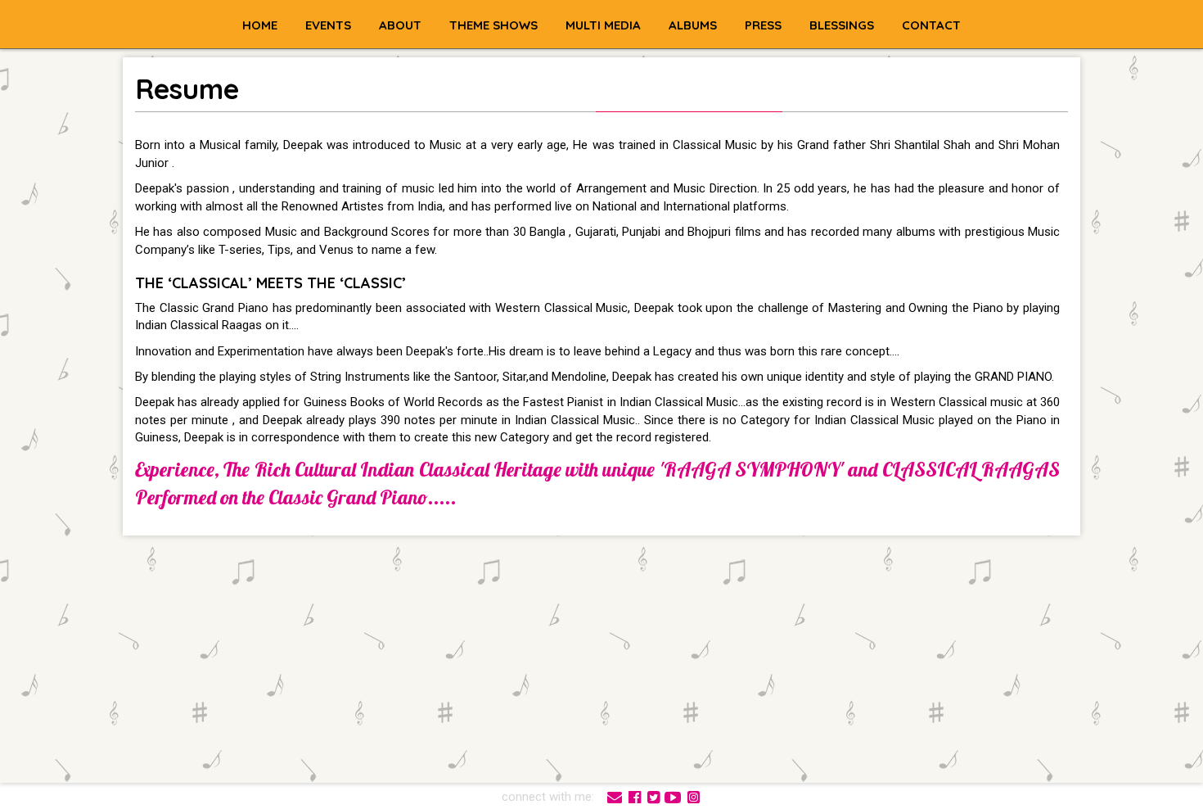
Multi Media (603, 25)
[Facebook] (634, 796)
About (400, 25)
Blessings (841, 25)
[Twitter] (653, 796)
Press (763, 25)
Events (328, 25)
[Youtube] (674, 796)
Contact (931, 25)
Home (259, 25)
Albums (693, 25)
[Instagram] (693, 796)
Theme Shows (493, 25)
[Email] (615, 796)
